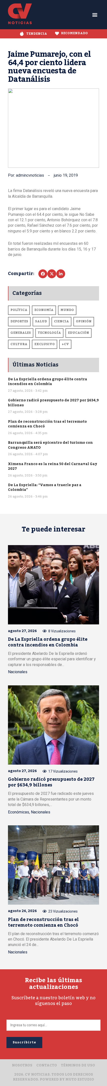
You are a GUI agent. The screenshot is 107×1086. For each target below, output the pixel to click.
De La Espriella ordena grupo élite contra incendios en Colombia (47, 382)
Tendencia (36, 34)
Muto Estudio (79, 1079)
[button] (95, 15)
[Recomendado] (57, 33)
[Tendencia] (21, 33)
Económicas (18, 812)
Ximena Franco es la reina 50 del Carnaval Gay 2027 (52, 466)
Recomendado (74, 33)
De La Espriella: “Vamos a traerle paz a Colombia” (44, 487)
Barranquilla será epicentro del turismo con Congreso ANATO (50, 445)
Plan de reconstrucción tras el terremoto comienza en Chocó (47, 424)
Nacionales (17, 671)
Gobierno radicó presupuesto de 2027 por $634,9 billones (53, 403)
